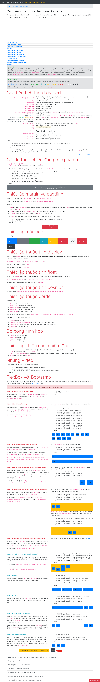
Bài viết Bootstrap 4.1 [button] (17, 2)
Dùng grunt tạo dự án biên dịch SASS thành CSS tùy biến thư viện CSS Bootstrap (32, 657)
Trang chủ (5, 2)
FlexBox (87, 538)
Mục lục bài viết (94, 680)
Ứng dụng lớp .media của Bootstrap (18, 661)
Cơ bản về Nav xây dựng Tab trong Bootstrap (21, 672)
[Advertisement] (50, 31)
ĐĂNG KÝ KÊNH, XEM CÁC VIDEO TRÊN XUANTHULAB (34, 650)
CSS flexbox (35, 383)
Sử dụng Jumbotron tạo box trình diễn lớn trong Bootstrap (25, 676)
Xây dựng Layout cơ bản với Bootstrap (19, 665)
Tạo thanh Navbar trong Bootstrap (18, 668)
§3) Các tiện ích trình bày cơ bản (35, 2)
